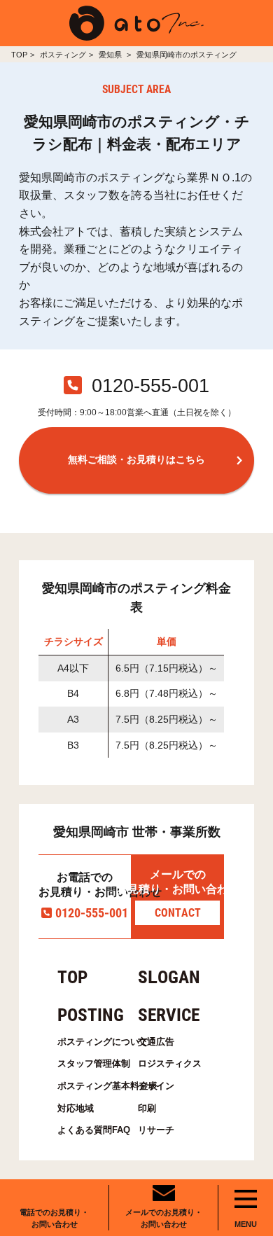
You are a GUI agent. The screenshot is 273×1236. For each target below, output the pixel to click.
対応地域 (75, 1108)
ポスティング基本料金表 (90, 1086)
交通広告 (156, 1041)
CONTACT (178, 912)
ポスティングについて (90, 1041)
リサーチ (156, 1130)
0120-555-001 (91, 912)
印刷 (147, 1108)
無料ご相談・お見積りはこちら (136, 459)
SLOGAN (169, 976)
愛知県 (111, 54)
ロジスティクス (170, 1063)
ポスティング (63, 54)
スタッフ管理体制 (90, 1063)
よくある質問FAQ (90, 1130)
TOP (19, 54)
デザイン (156, 1086)
